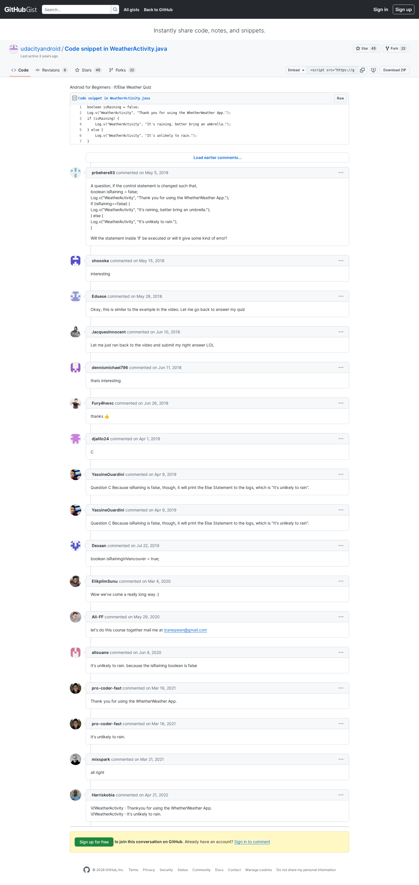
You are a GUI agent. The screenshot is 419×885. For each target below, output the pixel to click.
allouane (100, 652)
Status (183, 870)
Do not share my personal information (306, 870)
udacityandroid (40, 48)
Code (23, 70)
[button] (362, 70)
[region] (209, 124)
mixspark (101, 759)
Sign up (403, 9)
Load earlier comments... (218, 157)
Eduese (99, 296)
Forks (125, 70)
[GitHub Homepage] (86, 870)
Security (166, 870)
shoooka (100, 260)
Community (201, 870)
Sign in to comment (252, 841)
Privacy (149, 870)
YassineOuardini (108, 474)
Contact (234, 870)
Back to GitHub (158, 9)
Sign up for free (94, 841)
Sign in (380, 9)
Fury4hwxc (103, 403)
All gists (131, 9)
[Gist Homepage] (21, 9)
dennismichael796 (110, 367)
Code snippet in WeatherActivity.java (116, 48)
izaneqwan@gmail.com (185, 629)
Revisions (54, 70)
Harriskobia (103, 794)
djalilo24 (100, 438)
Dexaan (99, 545)
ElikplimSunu (105, 581)
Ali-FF (97, 616)
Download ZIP (394, 70)
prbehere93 (103, 172)
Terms (133, 870)
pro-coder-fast (106, 688)
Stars (91, 70)
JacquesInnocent (109, 331)
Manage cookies (258, 870)
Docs (219, 870)
